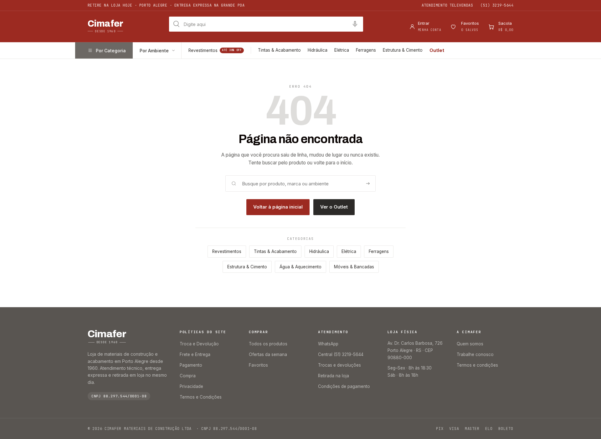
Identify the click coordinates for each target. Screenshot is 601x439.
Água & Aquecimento (300, 266)
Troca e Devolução (199, 343)
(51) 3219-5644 (496, 5)
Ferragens (366, 50)
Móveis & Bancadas (354, 266)
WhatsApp (328, 343)
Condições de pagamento (344, 386)
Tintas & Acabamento (279, 50)
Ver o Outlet (334, 207)
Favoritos (258, 365)
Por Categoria (111, 50)
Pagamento (191, 365)
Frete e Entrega (195, 354)
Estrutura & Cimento (403, 50)
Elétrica (341, 50)
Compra (188, 375)
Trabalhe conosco (475, 354)
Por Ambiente (154, 50)
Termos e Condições (201, 397)
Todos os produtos (268, 343)
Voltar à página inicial (277, 207)
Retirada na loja (333, 375)
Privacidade (191, 386)
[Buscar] (367, 183)
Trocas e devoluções (339, 365)
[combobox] (266, 24)
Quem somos (470, 343)
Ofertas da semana (268, 354)
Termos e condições (477, 365)
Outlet (436, 50)
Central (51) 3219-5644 (340, 354)
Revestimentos (215, 50)
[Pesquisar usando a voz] (354, 24)
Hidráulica (317, 50)
